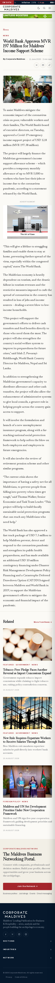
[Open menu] (49, 8)
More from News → (43, 622)
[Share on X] (36, 65)
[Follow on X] (12, 934)
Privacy (9, 977)
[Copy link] (49, 65)
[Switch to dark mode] (38, 8)
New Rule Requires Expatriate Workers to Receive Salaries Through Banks (27, 740)
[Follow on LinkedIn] (25, 934)
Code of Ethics (21, 977)
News (6, 30)
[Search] (44, 8)
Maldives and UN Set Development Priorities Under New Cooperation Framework (24, 810)
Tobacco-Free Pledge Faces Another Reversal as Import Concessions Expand (27, 671)
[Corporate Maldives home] (11, 8)
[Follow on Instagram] (19, 934)
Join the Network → (27, 886)
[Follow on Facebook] (5, 934)
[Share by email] (43, 65)
